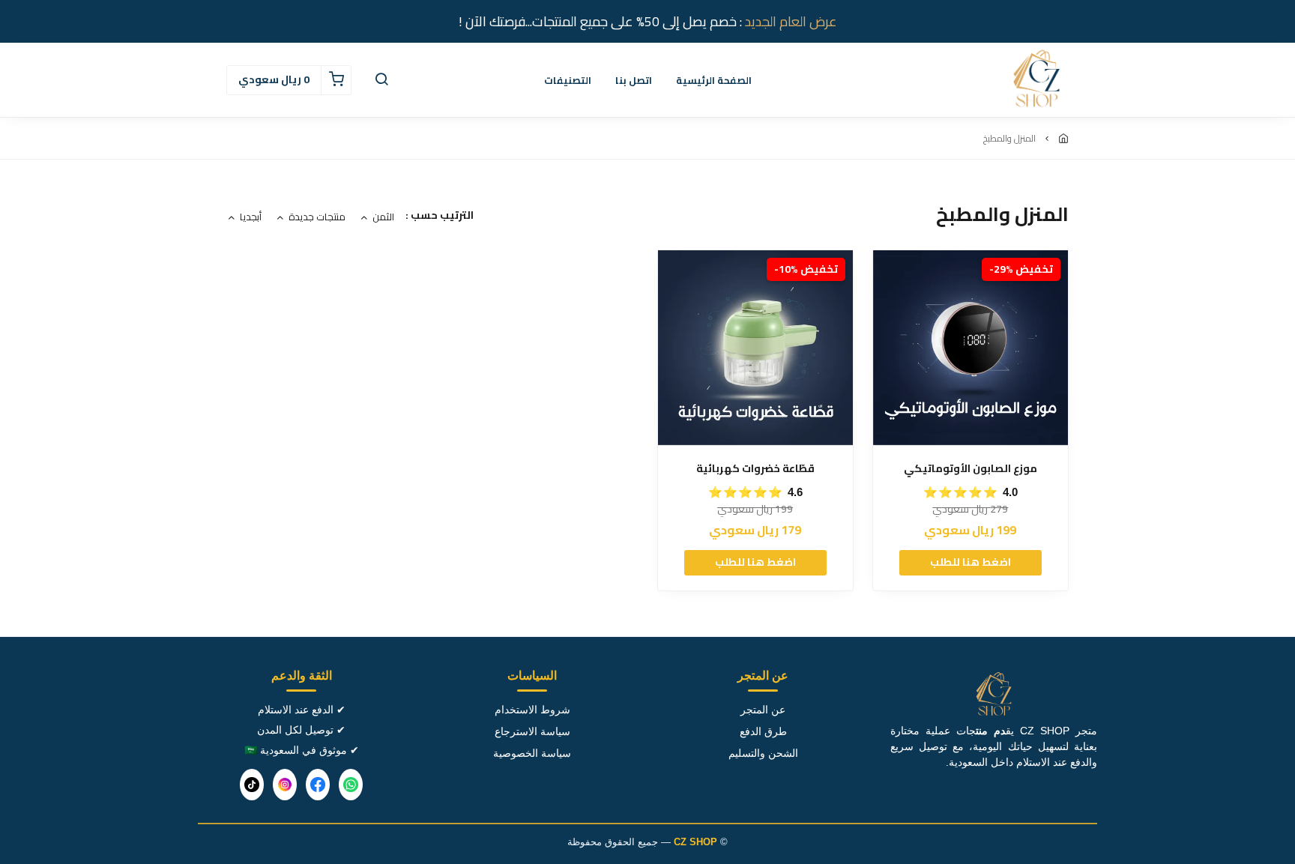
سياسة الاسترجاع (532, 731)
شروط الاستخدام (532, 710)
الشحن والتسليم (763, 753)
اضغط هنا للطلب (970, 562)
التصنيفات (567, 80)
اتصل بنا (633, 80)
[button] (381, 80)
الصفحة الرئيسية (714, 80)
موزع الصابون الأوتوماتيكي (970, 469)
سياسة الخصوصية (532, 753)
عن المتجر (762, 710)
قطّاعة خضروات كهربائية (755, 469)
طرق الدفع (763, 731)
